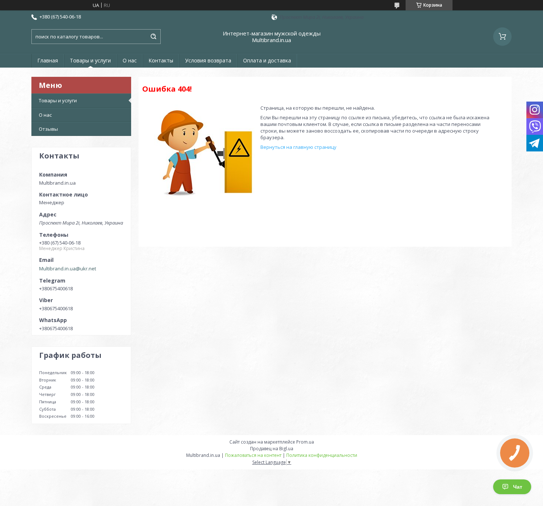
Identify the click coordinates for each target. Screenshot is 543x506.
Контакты (160, 60)
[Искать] (153, 36)
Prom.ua (305, 442)
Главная (47, 60)
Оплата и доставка (267, 60)
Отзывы (48, 129)
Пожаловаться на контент (253, 455)
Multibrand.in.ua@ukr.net (67, 268)
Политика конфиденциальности (321, 455)
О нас (130, 60)
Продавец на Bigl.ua (271, 448)
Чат (517, 487)
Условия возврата (208, 60)
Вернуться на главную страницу (298, 147)
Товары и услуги (90, 60)
